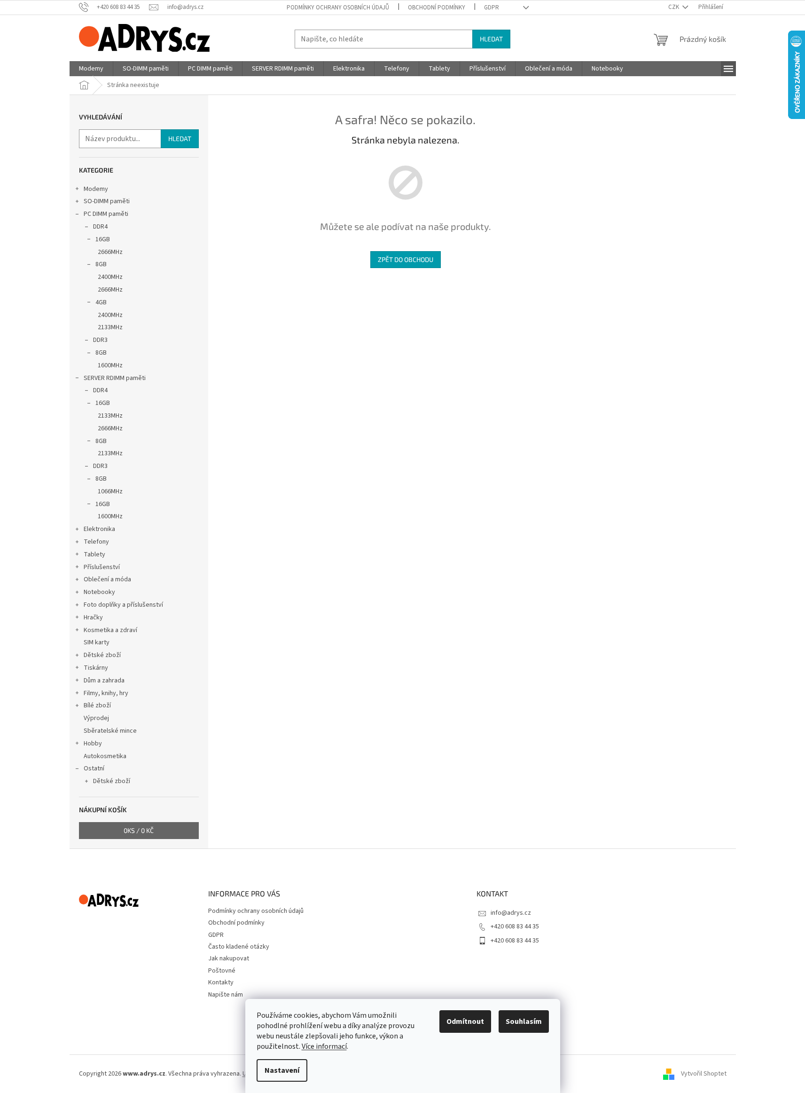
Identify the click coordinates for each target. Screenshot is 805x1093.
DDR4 (100, 226)
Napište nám (225, 994)
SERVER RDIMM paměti (115, 378)
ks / (139, 830)
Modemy (96, 189)
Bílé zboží (97, 705)
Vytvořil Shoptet (704, 1073)
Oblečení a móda (107, 579)
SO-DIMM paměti (107, 201)
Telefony (96, 541)
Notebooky (99, 592)
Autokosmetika (105, 756)
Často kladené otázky (238, 946)
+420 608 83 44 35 (515, 926)
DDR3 (100, 340)
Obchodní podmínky (436, 7)
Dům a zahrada (104, 680)
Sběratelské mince (110, 731)
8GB (101, 264)
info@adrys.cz (511, 913)
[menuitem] (91, 68)
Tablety (94, 554)
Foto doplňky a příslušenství (123, 605)
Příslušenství (102, 567)
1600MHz (110, 365)
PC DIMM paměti (106, 214)
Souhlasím (524, 1021)
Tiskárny (96, 668)
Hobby (93, 743)
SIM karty (96, 642)
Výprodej (96, 718)
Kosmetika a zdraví (110, 630)
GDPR (491, 7)
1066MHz (110, 491)
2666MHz (110, 252)
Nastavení (282, 1070)
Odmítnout (465, 1021)
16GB (102, 239)
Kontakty (221, 982)
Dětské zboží (102, 655)
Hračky (93, 617)
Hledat (491, 39)
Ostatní (94, 768)
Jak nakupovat (228, 958)
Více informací (324, 1046)
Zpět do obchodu (405, 259)
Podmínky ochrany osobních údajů (338, 7)
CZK (674, 7)
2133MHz (110, 327)
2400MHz (110, 277)
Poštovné (221, 970)
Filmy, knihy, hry (106, 693)
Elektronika (99, 529)
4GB (101, 302)
